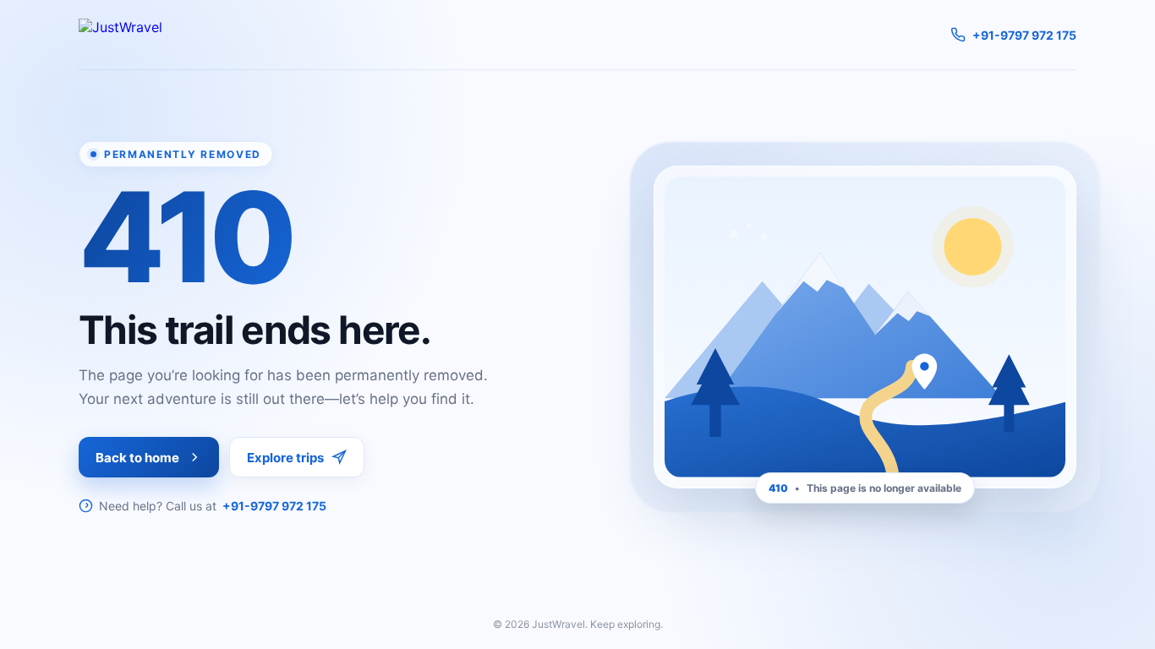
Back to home (137, 458)
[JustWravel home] (120, 35)
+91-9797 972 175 (274, 506)
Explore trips (285, 458)
